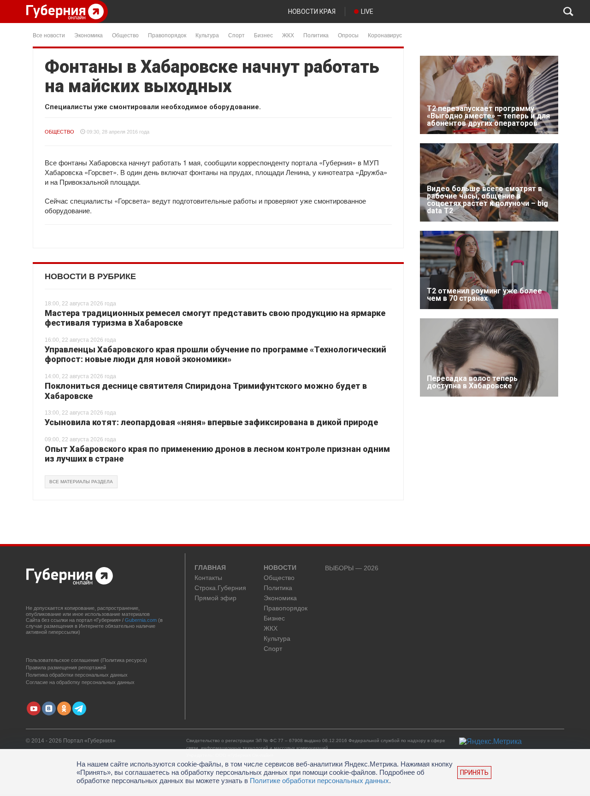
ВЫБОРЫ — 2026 (351, 568)
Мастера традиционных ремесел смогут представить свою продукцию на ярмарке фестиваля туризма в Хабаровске (215, 318)
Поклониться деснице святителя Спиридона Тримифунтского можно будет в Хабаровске (206, 391)
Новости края (312, 11)
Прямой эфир (215, 598)
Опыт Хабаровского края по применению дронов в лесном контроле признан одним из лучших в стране (217, 454)
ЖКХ (288, 35)
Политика (316, 35)
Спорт (236, 35)
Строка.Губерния (220, 588)
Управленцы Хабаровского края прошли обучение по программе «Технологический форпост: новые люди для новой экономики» (215, 354)
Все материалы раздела (81, 481)
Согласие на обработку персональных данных (80, 682)
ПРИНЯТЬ (474, 772)
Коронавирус (385, 35)
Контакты (208, 577)
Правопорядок (167, 35)
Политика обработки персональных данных (77, 675)
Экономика (88, 35)
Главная (210, 568)
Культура (207, 35)
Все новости (49, 35)
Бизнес (263, 35)
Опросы (348, 35)
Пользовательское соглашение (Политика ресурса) (86, 660)
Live (367, 11)
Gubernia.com (141, 620)
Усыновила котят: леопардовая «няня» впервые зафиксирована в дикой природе (211, 422)
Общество (125, 35)
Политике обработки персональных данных (319, 780)
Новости (280, 568)
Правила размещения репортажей (66, 667)
